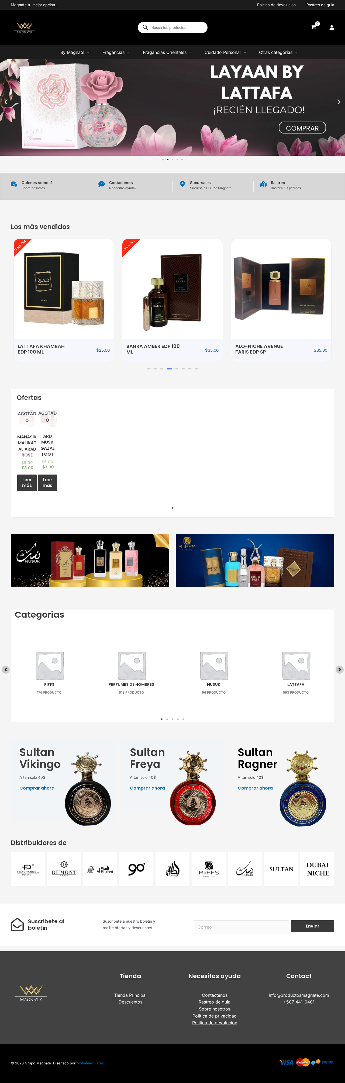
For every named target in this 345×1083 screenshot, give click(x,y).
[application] (87, 52)
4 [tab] (178, 719)
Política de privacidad (214, 1016)
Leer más (27, 483)
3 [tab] (172, 719)
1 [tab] (172, 508)
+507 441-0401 (299, 1002)
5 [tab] (183, 719)
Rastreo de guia (320, 4)
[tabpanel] (27, 451)
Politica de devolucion (276, 4)
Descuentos (130, 1002)
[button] (6, 102)
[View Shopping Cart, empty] (313, 27)
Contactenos (214, 995)
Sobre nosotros (214, 1009)
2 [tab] (167, 719)
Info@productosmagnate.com (299, 995)
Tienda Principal (130, 995)
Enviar (312, 926)
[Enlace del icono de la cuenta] (331, 27)
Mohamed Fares (90, 1063)
